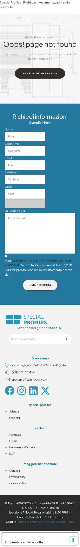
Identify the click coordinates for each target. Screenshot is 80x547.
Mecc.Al (55, 328)
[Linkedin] (33, 390)
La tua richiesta (15, 210)
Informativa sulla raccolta (24, 542)
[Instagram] (21, 390)
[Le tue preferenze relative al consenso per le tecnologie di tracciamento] (73, 540)
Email (8, 158)
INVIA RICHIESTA (40, 285)
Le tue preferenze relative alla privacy (37, 536)
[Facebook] (10, 390)
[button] (15, 23)
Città (8, 186)
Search (62, 339)
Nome (9, 129)
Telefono (11, 172)
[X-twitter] (45, 390)
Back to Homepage (38, 73)
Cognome (12, 143)
